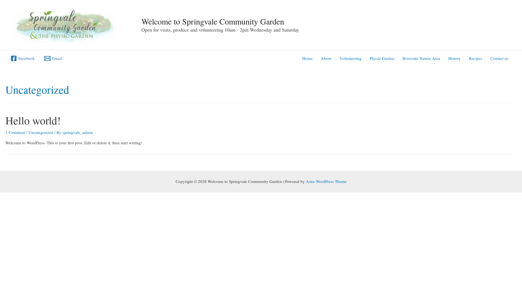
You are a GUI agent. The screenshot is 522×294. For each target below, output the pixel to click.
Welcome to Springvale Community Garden (212, 21)
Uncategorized (41, 132)
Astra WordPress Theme (326, 181)
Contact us (499, 58)
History (454, 58)
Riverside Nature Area (421, 58)
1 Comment (15, 132)
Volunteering (351, 58)
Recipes (475, 58)
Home (307, 58)
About (326, 58)
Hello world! (33, 120)
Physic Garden (382, 58)
